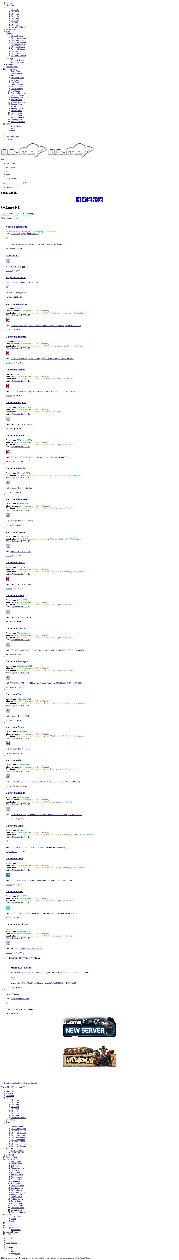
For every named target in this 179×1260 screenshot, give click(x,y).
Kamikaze (9, 297)
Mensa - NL (68, 972)
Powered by (13, 1087)
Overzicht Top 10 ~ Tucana (20, 552)
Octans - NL (88, 972)
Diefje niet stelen (11, 852)
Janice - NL (39, 972)
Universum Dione (14, 858)
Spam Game (24, 999)
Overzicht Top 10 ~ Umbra (20, 584)
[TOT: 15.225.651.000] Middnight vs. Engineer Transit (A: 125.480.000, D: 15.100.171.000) (46, 683)
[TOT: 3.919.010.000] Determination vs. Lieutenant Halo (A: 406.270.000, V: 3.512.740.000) (46, 815)
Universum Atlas (14, 760)
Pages (8, 174)
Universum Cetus (14, 825)
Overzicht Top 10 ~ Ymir (19, 716)
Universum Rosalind (16, 468)
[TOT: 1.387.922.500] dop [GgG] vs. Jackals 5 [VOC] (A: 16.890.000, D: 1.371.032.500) (45, 782)
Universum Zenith (15, 727)
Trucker (8, 1013)
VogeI (12, 987)
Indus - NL (30, 972)
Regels (23, 234)
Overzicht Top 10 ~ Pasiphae (21, 424)
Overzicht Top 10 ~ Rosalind (21, 488)
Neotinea (9, 249)
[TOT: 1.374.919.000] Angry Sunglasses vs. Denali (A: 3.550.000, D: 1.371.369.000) (43, 391)
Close (87, 1258)
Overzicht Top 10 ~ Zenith (20, 749)
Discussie (30, 282)
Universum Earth (14, 891)
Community (34, 234)
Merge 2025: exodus (21, 967)
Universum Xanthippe (17, 661)
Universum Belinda (15, 792)
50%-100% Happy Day (20, 267)
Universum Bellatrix (16, 336)
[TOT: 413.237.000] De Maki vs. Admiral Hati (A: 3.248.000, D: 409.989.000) (40, 457)
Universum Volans (15, 595)
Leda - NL (59, 972)
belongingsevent (20, 293)
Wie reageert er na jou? (24, 1009)
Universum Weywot (15, 628)
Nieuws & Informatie (16, 226)
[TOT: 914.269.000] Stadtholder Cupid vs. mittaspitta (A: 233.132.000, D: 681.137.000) (44, 913)
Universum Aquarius (16, 304)
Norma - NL (78, 972)
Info (28, 234)
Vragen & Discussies (16, 277)
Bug (36, 282)
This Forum (5, 159)
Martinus (9, 885)
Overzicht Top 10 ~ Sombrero (21, 521)
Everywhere (10, 163)
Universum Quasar (15, 435)
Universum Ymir (14, 694)
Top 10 (27, 315)
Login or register (12, 137)
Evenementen (12, 255)
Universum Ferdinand (17, 924)
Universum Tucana (15, 532)
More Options (11, 179)
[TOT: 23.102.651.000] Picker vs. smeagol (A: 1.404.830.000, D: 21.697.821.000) (42, 359)
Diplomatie (15, 315)
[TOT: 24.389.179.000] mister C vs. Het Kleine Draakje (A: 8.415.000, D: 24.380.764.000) (45, 326)
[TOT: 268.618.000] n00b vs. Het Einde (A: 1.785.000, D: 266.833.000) (38, 847)
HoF (22, 315)
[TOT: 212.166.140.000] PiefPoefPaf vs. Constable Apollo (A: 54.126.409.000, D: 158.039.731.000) (49, 650)
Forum (8, 172)
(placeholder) (16, 1230)
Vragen (24, 282)
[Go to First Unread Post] (8, 240)
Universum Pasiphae (16, 402)
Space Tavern (12, 994)
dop (7, 917)
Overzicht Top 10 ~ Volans (20, 617)
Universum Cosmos (15, 369)
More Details (80, 1258)
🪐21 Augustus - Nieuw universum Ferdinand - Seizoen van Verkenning (37, 244)
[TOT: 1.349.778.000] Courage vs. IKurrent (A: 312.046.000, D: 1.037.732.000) (41, 880)
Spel (13, 234)
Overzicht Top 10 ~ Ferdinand (30, 949)
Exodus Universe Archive (24, 957)
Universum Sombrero (16, 499)
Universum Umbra (15, 562)
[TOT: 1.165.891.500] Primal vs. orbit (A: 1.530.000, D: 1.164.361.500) (48, 983)
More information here (9, 218)
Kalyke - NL (49, 972)
